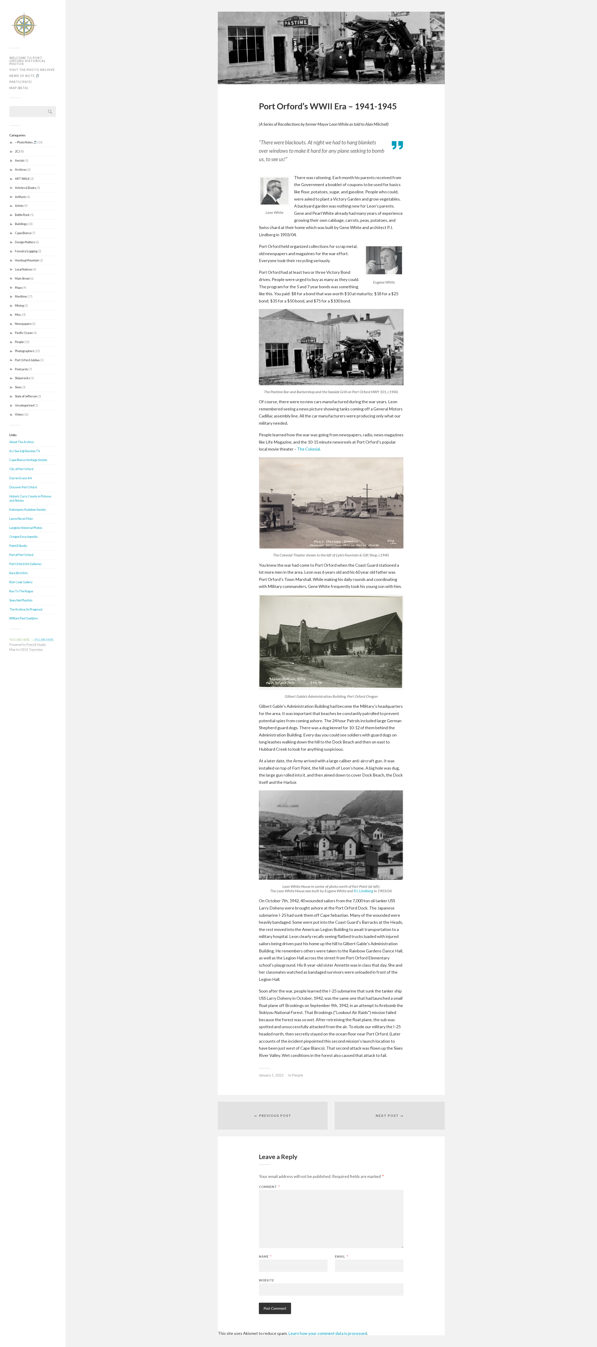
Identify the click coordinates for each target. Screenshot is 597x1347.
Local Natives (23, 269)
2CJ (17, 151)
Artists (19, 206)
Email (341, 1256)
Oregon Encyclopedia (23, 536)
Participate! (20, 82)
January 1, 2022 (271, 1075)
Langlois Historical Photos (25, 528)
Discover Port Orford (23, 487)
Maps (18, 287)
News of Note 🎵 (24, 76)
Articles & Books (25, 188)
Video (19, 414)
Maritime (21, 296)
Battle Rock (22, 215)
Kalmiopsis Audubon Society (27, 509)
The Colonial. (309, 448)
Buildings (21, 224)
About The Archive (21, 442)
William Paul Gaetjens (23, 618)
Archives (21, 169)
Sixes (18, 387)
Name (265, 1256)
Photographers (24, 351)
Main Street (22, 278)
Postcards (21, 369)
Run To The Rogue (21, 591)
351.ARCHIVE (43, 640)
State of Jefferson (26, 396)
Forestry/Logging (26, 251)
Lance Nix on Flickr (21, 519)
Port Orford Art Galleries (25, 564)
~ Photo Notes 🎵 (26, 142)
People (19, 342)
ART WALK (22, 179)
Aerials (19, 160)
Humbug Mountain (27, 260)
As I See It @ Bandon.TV (24, 451)
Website (266, 1280)
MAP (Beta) (18, 88)
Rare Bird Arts (18, 573)
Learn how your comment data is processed (327, 1333)
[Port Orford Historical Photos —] (32, 26)
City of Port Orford (21, 469)
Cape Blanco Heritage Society (28, 460)
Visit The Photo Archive (32, 70)
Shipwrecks (22, 378)
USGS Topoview (32, 649)
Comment (269, 1186)
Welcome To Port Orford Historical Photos (27, 61)
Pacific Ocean (24, 333)
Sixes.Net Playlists (20, 600)
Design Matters (25, 242)
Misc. (18, 314)
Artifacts (20, 197)
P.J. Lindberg (363, 891)
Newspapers (23, 324)
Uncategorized (24, 405)
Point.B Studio (18, 546)
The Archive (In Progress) (25, 609)
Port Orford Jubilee (27, 360)
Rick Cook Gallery (21, 582)
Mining (19, 305)
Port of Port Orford (21, 555)
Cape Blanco (23, 233)
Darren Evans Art (20, 478)
